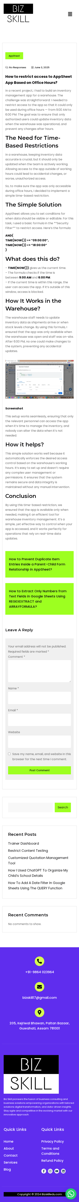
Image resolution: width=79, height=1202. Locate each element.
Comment (16, 657)
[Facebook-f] (43, 1171)
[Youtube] (56, 1171)
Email (13, 710)
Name (13, 688)
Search (63, 807)
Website (14, 732)
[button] (70, 14)
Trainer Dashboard (23, 843)
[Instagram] (50, 1171)
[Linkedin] (63, 1171)
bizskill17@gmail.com (39, 997)
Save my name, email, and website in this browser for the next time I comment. (41, 756)
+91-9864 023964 (39, 972)
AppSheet (14, 55)
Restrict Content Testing (28, 850)
